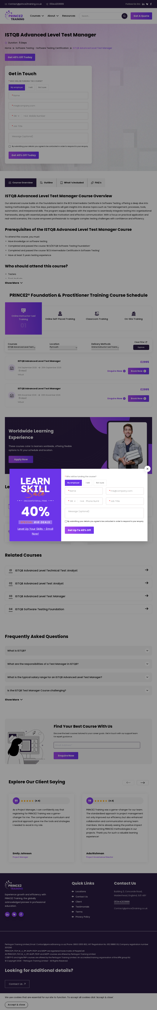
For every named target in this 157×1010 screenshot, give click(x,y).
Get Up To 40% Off (79, 530)
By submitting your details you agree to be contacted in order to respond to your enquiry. (105, 521)
